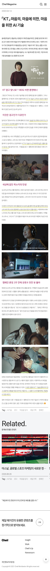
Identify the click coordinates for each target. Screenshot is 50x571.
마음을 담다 (24, 410)
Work (27, 544)
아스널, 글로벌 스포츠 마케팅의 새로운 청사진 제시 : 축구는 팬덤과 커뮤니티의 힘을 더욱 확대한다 (24, 468)
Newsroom (29, 552)
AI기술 (9, 410)
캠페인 (41, 410)
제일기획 (33, 410)
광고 (15, 410)
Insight (27, 540)
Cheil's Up (29, 548)
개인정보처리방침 (8, 562)
